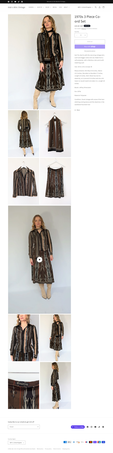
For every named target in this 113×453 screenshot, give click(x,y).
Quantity (77, 31)
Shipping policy (66, 449)
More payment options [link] (89, 50)
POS (22, 449)
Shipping (83, 28)
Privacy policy (48, 449)
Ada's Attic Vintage (16, 449)
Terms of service (57, 449)
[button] (32, 7)
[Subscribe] (38, 427)
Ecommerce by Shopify (30, 449)
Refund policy (40, 449)
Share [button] (78, 110)
